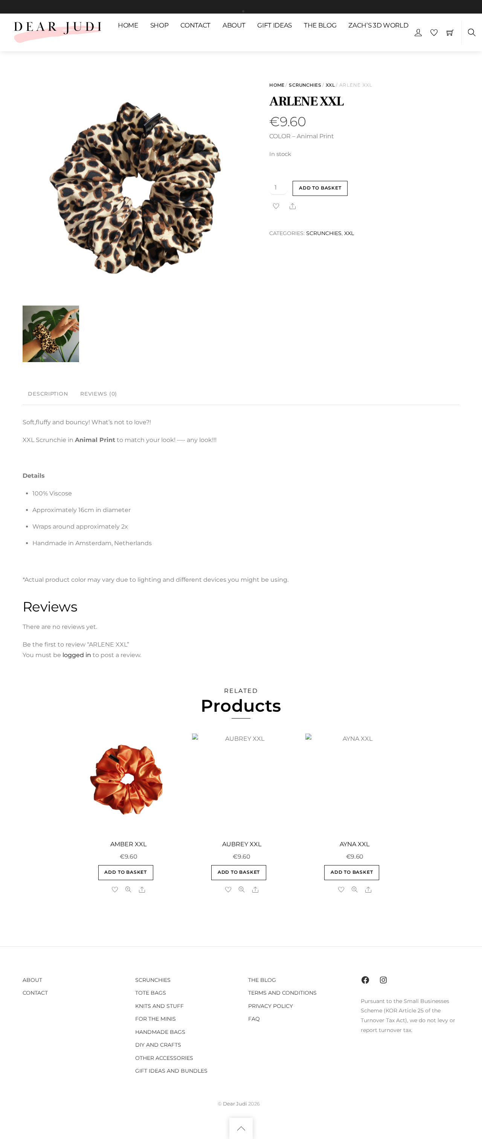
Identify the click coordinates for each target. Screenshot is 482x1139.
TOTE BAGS (150, 992)
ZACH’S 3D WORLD (378, 25)
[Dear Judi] (58, 31)
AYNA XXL (354, 844)
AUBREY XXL (241, 844)
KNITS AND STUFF (159, 1006)
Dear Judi (235, 1104)
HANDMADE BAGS (160, 1032)
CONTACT (195, 25)
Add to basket (320, 188)
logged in (77, 655)
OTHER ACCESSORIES (164, 1058)
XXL (330, 85)
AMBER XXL (128, 844)
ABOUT (234, 25)
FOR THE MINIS (155, 1018)
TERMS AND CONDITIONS (282, 992)
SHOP (159, 25)
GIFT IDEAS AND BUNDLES (171, 1070)
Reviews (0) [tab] (98, 393)
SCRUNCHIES (305, 85)
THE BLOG (320, 25)
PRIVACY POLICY (270, 1006)
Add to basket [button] (125, 872)
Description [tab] (48, 393)
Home (276, 85)
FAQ (254, 1018)
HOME (128, 25)
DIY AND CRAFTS (158, 1044)
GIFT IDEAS (274, 25)
